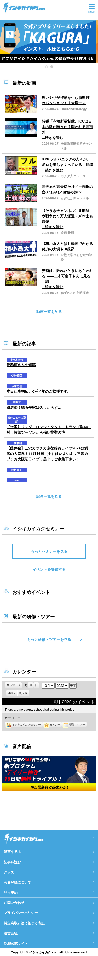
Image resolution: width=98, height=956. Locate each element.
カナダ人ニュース (73, 175)
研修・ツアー (77, 724)
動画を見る (12, 851)
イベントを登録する (49, 569)
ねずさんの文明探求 (75, 292)
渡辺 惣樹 (67, 232)
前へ (12, 693)
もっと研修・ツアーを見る (49, 639)
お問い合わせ (14, 902)
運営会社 (11, 933)
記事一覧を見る (49, 496)
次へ (21, 693)
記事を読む (12, 862)
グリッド (16, 685)
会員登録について (17, 882)
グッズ (9, 872)
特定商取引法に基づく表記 (24, 923)
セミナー (55, 724)
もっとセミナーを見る (49, 551)
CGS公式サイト (16, 943)
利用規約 (11, 892)
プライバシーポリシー (21, 912)
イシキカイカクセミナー (26, 724)
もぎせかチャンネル (75, 198)
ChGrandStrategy (74, 108)
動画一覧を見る (49, 311)
